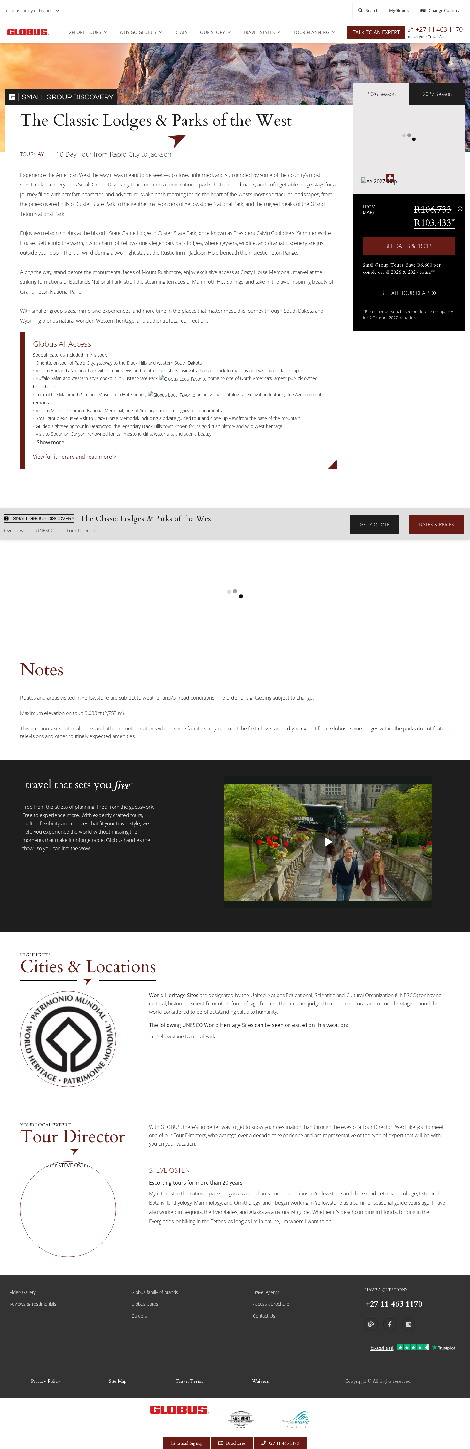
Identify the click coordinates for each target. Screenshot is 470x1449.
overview (14, 530)
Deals (181, 32)
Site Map (118, 1381)
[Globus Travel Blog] (371, 1324)
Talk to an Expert (376, 32)
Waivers (260, 1381)
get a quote (374, 524)
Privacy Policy (45, 1381)
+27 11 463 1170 (439, 29)
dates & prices (436, 524)
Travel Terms (189, 1381)
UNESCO (45, 530)
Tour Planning (311, 32)
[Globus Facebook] (389, 1324)
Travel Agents (266, 1292)
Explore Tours (84, 32)
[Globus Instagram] (408, 1324)
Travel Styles (259, 32)
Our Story (212, 32)
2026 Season (381, 94)
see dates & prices (409, 245)
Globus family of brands (29, 10)
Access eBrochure (271, 1304)
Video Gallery (22, 1292)
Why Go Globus (138, 32)
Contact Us (264, 1316)
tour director (81, 530)
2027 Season (437, 94)
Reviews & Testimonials (33, 1304)
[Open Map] (379, 181)
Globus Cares (144, 1304)
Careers (139, 1316)
